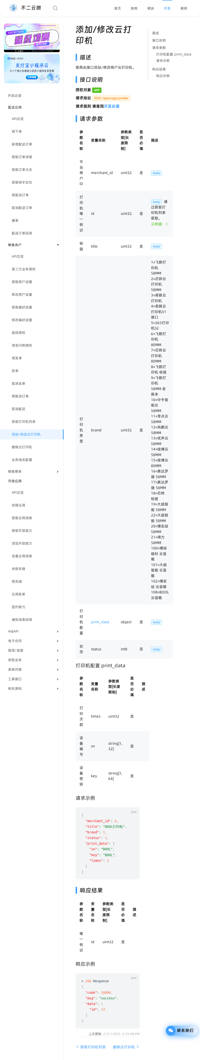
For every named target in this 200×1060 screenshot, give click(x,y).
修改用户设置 (22, 294)
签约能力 (18, 606)
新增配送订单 (22, 144)
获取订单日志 (22, 169)
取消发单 (18, 383)
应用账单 (18, 594)
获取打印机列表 (24, 421)
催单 (15, 220)
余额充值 (18, 568)
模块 (150, 8)
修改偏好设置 (22, 319)
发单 (15, 370)
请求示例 (163, 61)
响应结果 (159, 69)
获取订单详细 (22, 156)
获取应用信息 (22, 517)
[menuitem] (117, 8)
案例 (183, 8)
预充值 (17, 581)
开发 (167, 8)
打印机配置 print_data (173, 54)
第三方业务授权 (24, 269)
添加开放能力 (22, 543)
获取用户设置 (22, 281)
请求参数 (159, 48)
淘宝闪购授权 (22, 345)
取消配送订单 (22, 207)
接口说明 (159, 40)
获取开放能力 (22, 530)
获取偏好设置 (22, 307)
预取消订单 (20, 195)
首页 (117, 8)
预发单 (17, 358)
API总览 (18, 118)
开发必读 (14, 95)
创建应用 (18, 505)
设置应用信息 (22, 556)
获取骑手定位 (22, 182)
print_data (100, 621)
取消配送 (18, 408)
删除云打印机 (22, 447)
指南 (134, 8)
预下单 (17, 131)
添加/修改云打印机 (26, 434)
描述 (155, 33)
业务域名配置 (22, 459)
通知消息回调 (22, 619)
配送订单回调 (22, 233)
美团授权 (18, 332)
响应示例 (163, 76)
